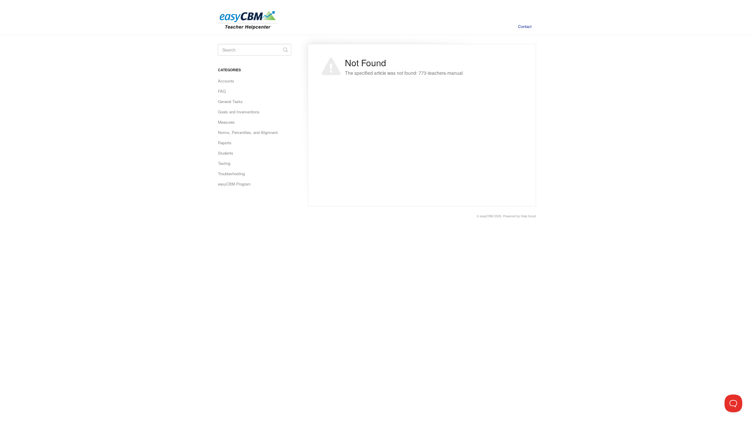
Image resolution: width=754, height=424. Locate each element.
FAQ (222, 91)
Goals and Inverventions (238, 112)
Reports (225, 142)
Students (225, 153)
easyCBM (486, 216)
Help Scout (528, 216)
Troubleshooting (231, 173)
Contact (525, 26)
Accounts (226, 81)
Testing (224, 163)
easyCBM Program (234, 184)
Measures (226, 122)
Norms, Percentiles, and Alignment (248, 132)
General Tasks (230, 101)
